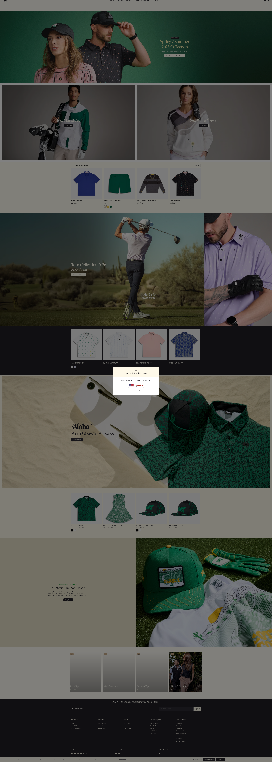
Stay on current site (136, 390)
